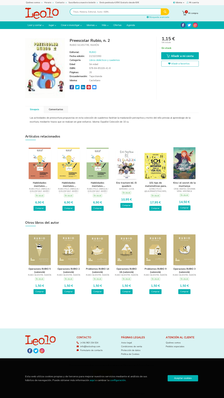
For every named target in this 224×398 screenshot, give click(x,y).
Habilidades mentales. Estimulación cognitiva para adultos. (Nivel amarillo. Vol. (68, 184)
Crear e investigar (70, 25)
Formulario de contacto (91, 350)
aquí (92, 380)
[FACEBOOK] (183, 25)
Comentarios (56, 109)
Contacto (59, 2)
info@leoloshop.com (90, 346)
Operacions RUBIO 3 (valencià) (184, 270)
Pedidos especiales (175, 346)
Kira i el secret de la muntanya (184, 184)
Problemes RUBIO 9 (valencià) (155, 270)
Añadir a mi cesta (182, 56)
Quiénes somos (33, 2)
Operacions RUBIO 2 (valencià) (68, 270)
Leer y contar (35, 25)
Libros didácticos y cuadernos (104, 60)
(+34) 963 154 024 (89, 342)
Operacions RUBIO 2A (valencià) (126, 270)
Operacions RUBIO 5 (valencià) (39, 270)
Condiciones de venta (131, 346)
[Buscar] (165, 11)
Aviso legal (126, 342)
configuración (118, 380)
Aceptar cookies (183, 378)
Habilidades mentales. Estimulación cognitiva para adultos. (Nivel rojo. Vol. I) (40, 184)
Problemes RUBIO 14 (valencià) (97, 270)
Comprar (40, 208)
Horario (47, 2)
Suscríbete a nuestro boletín (82, 2)
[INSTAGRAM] (195, 25)
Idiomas (91, 25)
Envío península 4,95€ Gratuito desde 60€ (119, 2)
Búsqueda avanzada (159, 17)
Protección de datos (130, 350)
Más (104, 25)
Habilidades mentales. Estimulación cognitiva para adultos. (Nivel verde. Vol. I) (97, 184)
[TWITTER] (189, 25)
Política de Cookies (130, 354)
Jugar (52, 25)
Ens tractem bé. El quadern (126, 184)
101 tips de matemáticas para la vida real (155, 184)
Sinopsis (34, 109)
